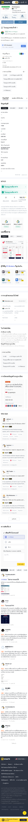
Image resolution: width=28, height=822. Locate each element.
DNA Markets (5, 809)
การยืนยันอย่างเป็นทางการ (7, 777)
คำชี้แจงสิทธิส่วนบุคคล (6, 770)
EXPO (17, 777)
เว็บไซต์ (20, 22)
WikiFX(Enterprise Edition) (7, 773)
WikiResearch (4, 780)
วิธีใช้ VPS (12, 780)
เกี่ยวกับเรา (3, 764)
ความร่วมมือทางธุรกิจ (21, 780)
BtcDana (15, 807)
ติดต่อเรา (10, 764)
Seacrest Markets (14, 809)
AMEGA (21, 807)
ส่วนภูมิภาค (5, 783)
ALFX (9, 807)
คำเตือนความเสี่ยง (18, 764)
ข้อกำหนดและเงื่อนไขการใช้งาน (9, 767)
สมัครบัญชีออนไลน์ (7, 22)
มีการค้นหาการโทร (18, 770)
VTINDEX (4, 807)
